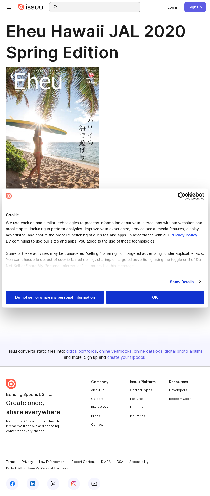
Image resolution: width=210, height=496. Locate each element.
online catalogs (148, 351)
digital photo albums (184, 351)
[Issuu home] (30, 7)
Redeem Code (180, 399)
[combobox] (99, 7)
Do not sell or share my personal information (55, 297)
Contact (97, 424)
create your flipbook (126, 357)
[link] (172, 7)
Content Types (141, 390)
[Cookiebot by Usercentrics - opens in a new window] (181, 196)
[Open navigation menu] (9, 7)
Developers (178, 390)
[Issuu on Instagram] (74, 484)
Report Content (83, 462)
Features (137, 399)
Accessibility (139, 462)
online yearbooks (115, 351)
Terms (11, 462)
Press (95, 416)
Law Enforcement (52, 462)
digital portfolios (81, 351)
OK (155, 297)
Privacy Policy (183, 235)
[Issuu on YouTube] (94, 484)
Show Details (182, 282)
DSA (120, 462)
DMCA (106, 462)
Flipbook (136, 407)
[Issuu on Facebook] (12, 484)
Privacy (27, 462)
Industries (137, 416)
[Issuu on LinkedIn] (33, 484)
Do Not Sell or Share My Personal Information (37, 468)
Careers (97, 399)
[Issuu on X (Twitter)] (53, 484)
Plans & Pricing (102, 407)
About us (97, 390)
